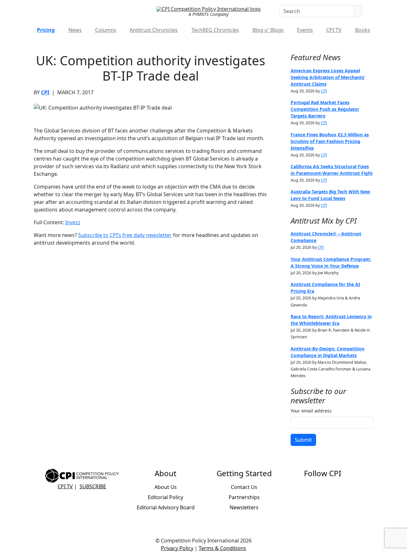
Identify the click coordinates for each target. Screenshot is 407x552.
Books (362, 29)
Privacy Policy (177, 548)
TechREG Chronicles (215, 29)
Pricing (46, 29)
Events (305, 29)
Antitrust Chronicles (154, 29)
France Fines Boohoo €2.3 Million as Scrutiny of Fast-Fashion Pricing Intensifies (330, 141)
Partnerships (244, 497)
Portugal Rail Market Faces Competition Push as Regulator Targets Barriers (325, 109)
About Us (166, 487)
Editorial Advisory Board (166, 507)
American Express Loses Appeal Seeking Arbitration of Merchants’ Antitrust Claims (328, 77)
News (75, 29)
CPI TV (333, 29)
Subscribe (92, 486)
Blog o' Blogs (268, 29)
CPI (45, 92)
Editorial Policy (165, 497)
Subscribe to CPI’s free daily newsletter (125, 235)
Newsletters (244, 507)
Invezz (72, 222)
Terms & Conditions (222, 548)
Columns (105, 29)
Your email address (311, 411)
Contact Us (244, 487)
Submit (303, 439)
